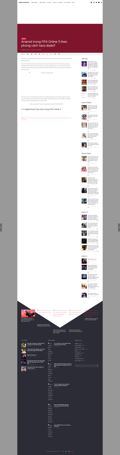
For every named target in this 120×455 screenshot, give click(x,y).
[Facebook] (91, 2)
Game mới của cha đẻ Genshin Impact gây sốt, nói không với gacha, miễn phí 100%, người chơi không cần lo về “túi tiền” (93, 191)
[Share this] (28, 54)
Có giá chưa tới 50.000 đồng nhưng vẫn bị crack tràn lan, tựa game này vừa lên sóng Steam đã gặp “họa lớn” (93, 170)
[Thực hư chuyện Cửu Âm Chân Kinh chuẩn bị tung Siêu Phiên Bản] (50, 393)
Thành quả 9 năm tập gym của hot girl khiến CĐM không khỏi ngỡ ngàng (92, 107)
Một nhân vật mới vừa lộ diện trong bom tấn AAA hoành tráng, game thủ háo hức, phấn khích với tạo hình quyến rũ (93, 201)
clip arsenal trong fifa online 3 (41, 117)
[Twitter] (96, 2)
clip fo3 (56, 117)
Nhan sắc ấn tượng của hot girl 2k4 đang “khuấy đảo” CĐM (93, 144)
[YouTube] (99, 2)
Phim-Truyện (78, 360)
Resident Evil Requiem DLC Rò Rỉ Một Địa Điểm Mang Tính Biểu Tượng (93, 240)
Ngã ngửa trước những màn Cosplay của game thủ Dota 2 (43, 325)
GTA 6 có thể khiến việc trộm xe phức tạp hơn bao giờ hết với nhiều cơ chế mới (93, 225)
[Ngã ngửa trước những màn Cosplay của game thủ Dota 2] (44, 316)
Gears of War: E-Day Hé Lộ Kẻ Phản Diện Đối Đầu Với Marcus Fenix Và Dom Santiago (93, 247)
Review (76, 356)
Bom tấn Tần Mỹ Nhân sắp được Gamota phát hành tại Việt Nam (61, 405)
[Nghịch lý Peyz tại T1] (23, 356)
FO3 (68, 117)
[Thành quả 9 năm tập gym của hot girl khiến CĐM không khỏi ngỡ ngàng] (23, 350)
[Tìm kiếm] (101, 2)
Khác (76, 351)
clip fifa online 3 (51, 117)
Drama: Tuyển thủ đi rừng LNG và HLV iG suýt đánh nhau (91, 319)
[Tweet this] (32, 54)
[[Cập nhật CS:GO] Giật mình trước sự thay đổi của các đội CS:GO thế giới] (60, 319)
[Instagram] (94, 2)
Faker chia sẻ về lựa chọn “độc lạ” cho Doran (93, 294)
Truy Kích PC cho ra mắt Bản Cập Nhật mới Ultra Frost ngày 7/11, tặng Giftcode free (93, 74)
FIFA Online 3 (64, 117)
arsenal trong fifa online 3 (29, 117)
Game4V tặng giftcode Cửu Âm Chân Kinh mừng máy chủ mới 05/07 (93, 95)
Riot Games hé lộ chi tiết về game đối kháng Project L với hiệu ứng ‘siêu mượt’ (27, 320)
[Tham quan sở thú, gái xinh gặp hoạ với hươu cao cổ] (23, 368)
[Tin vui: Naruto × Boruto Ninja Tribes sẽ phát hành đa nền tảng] (50, 352)
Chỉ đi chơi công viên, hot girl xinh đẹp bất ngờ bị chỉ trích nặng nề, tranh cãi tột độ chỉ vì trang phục (93, 159)
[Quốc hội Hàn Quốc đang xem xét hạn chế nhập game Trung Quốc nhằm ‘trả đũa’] (50, 373)
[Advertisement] (60, 14)
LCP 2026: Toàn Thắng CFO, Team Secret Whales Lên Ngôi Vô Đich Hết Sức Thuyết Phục (93, 276)
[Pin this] (39, 54)
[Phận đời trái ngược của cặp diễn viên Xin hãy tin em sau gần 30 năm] (23, 345)
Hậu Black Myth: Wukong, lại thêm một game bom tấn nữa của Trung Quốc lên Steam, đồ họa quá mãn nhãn (93, 180)
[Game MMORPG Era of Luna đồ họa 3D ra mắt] (50, 434)
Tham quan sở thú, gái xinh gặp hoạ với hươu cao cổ (92, 116)
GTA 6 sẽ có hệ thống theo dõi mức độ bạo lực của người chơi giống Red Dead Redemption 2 (93, 217)
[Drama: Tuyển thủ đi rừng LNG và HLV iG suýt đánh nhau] (92, 313)
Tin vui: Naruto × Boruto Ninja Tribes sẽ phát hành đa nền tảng (62, 344)
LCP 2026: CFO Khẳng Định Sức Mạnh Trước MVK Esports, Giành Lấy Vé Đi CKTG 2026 (93, 286)
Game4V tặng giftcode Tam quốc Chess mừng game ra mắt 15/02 (93, 88)
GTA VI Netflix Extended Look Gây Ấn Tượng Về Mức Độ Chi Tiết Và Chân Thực (93, 233)
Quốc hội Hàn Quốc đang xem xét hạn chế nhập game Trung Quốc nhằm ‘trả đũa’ (63, 365)
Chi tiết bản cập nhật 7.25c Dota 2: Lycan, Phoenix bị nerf (75, 330)
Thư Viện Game (78, 358)
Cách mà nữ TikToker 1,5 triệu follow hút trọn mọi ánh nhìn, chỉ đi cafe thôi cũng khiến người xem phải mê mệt (93, 125)
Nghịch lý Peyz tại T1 (92, 259)
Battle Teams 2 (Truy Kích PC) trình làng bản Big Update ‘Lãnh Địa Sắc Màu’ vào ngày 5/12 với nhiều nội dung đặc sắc (93, 65)
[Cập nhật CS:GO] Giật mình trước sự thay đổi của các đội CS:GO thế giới (59, 331)
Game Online (78, 347)
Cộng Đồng (77, 353)
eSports (59, 117)
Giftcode (77, 354)
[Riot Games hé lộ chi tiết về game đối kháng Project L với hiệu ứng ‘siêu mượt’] (28, 313)
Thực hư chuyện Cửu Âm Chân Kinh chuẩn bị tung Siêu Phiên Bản (61, 385)
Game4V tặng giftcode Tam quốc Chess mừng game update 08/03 (93, 82)
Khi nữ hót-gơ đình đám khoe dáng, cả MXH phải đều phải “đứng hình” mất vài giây (93, 135)
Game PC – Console (79, 349)
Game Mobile (78, 345)
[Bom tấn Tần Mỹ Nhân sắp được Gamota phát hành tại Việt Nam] (50, 413)
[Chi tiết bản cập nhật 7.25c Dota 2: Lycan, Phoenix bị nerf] (76, 319)
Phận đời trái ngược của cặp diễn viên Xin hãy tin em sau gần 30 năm (35, 344)
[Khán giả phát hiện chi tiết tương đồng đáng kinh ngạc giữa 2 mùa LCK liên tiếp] (23, 362)
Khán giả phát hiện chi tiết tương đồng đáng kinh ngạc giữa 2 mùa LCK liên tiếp (92, 267)
